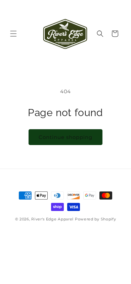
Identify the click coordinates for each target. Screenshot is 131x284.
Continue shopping (65, 137)
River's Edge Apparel (52, 219)
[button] (13, 33)
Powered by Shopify (95, 219)
